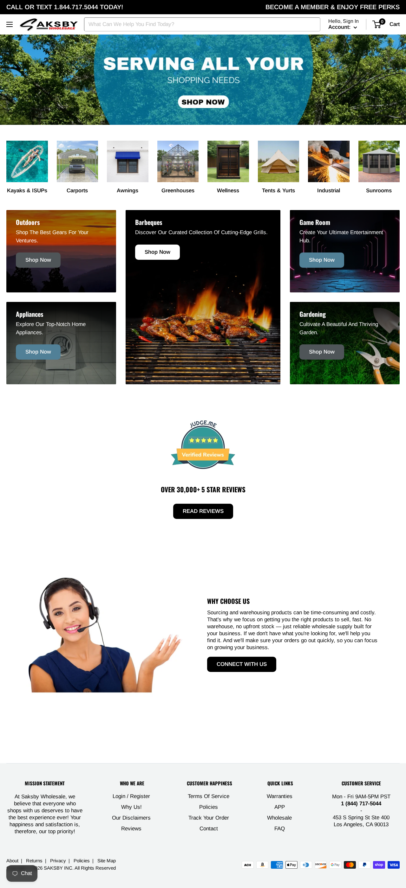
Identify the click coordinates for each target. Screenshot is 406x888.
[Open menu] (9, 24)
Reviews (131, 829)
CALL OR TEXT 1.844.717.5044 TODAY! (64, 6)
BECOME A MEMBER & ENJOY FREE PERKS (332, 6)
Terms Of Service (208, 796)
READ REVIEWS (203, 511)
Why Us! (131, 807)
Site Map (106, 860)
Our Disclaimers (131, 818)
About (12, 860)
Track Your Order (208, 818)
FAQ (279, 829)
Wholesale (279, 818)
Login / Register (131, 796)
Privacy (58, 860)
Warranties (279, 796)
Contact (209, 829)
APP (279, 807)
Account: (340, 27)
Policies (208, 807)
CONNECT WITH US (242, 664)
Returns (34, 860)
